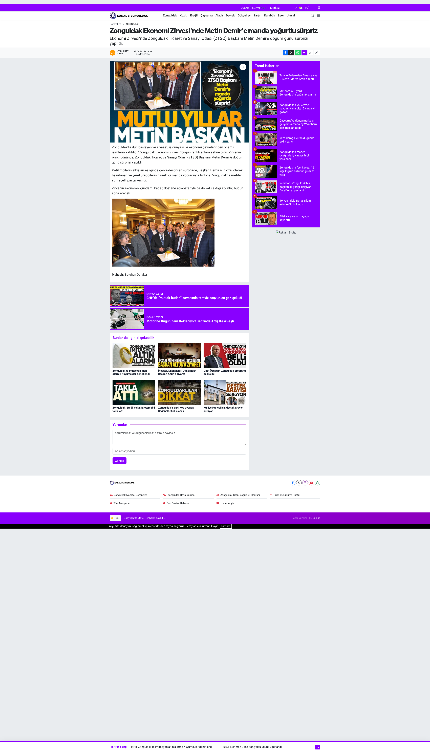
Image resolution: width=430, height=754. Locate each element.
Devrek (230, 15)
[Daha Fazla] (304, 53)
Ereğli (194, 15)
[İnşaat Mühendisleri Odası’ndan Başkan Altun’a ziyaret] (179, 355)
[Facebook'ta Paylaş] (285, 53)
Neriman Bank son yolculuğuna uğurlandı (256, 746)
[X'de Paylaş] (291, 53)
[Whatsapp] (317, 482)
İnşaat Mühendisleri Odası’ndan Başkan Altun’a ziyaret (177, 372)
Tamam (225, 526)
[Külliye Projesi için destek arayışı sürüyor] (225, 392)
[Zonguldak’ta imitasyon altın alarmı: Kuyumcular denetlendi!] (134, 355)
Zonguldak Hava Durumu (181, 495)
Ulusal (291, 15)
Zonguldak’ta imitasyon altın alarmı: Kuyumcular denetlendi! (131, 372)
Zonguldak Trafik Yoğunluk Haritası (240, 495)
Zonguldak (170, 15)
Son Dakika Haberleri (178, 503)
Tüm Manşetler (122, 503)
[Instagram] (305, 482)
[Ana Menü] (318, 15)
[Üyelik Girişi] (317, 8)
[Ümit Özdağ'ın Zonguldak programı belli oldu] (225, 355)
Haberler (115, 24)
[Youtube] (311, 482)
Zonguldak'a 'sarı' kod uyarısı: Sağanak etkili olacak (176, 409)
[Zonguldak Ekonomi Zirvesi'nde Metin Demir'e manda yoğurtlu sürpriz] (179, 102)
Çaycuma (207, 15)
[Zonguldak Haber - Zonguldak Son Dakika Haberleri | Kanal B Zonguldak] (129, 15)
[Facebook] (292, 482)
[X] (299, 482)
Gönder (119, 460)
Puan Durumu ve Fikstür (287, 495)
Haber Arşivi (227, 503)
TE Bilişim (314, 518)
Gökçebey (244, 15)
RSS (116, 518)
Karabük (269, 15)
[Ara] (312, 15)
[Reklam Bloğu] (286, 232)
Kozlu (183, 15)
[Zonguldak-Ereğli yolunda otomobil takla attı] (134, 392)
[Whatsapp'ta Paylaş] (298, 53)
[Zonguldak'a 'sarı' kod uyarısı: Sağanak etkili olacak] (179, 392)
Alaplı (219, 15)
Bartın (257, 15)
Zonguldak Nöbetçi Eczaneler (130, 495)
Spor (281, 15)
